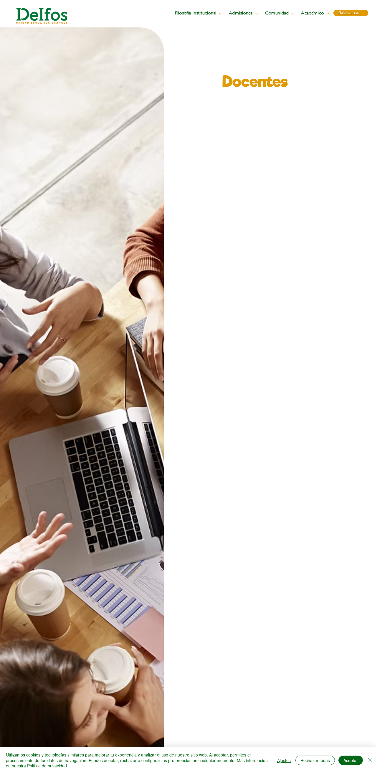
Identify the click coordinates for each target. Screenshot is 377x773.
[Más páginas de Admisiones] (256, 13)
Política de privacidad (47, 766)
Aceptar (350, 760)
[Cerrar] (369, 760)
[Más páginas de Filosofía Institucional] (220, 13)
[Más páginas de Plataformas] (362, 12)
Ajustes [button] (284, 760)
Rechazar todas (315, 760)
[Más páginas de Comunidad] (292, 13)
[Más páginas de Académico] (327, 13)
